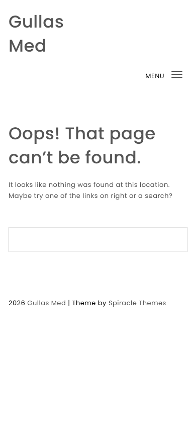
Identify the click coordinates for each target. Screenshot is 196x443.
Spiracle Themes (137, 303)
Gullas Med (36, 34)
